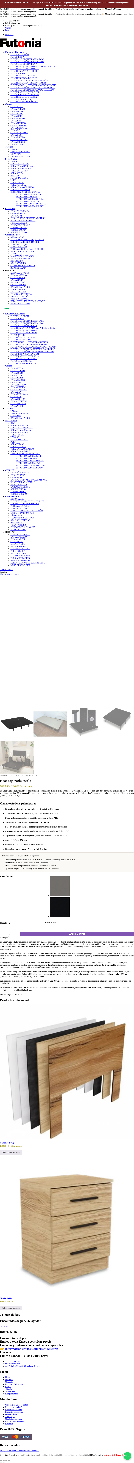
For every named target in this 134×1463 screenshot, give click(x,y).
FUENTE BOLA (17, 289)
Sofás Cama (11, 159)
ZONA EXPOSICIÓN (20, 273)
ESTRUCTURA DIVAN (26, 197)
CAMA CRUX (16, 116)
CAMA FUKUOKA (19, 132)
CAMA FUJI (15, 135)
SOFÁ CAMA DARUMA (21, 166)
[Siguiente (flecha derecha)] (4, 1462)
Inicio (2, 775)
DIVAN (13, 161)
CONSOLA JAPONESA (21, 294)
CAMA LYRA (16, 107)
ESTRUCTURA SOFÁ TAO (28, 201)
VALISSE (14, 175)
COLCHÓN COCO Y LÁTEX (23, 76)
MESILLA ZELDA (18, 223)
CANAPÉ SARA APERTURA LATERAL (28, 218)
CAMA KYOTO (17, 118)
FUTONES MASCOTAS (21, 99)
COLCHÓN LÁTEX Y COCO (23, 71)
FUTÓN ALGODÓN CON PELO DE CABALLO (32, 90)
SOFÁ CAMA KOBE (19, 164)
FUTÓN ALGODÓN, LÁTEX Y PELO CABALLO (32, 87)
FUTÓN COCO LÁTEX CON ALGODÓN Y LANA (33, 85)
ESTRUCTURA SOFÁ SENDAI (30, 206)
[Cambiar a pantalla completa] (4, 1460)
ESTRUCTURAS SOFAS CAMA (25, 192)
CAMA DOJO (16, 111)
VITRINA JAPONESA (20, 299)
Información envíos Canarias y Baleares (31, 1348)
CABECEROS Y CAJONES (22, 265)
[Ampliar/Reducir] (1, 1460)
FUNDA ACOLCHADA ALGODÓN (26, 249)
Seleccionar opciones (11, 1152)
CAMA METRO (17, 137)
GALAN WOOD (17, 282)
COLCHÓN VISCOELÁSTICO (24, 102)
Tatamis (9, 147)
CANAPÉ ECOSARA (20, 211)
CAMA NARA (16, 280)
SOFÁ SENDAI (17, 173)
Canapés (9, 775)
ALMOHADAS (17, 237)
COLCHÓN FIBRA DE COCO (24, 78)
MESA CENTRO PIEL (20, 303)
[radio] (92, 886)
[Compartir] (6, 1460)
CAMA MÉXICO (18, 142)
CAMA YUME (16, 144)
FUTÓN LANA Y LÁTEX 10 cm (24, 94)
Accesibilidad (84, 1455)
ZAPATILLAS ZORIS (20, 156)
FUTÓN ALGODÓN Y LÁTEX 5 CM (27, 59)
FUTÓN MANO (17, 73)
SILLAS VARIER (18, 263)
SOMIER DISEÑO (18, 232)
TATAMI (14, 149)
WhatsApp (127, 1456)
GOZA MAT (15, 154)
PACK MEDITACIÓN (20, 296)
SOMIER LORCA (18, 230)
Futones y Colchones (15, 52)
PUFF (13, 180)
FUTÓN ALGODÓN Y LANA (23, 64)
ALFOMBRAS (17, 261)
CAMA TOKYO (17, 109)
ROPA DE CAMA (18, 268)
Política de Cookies (69, 1455)
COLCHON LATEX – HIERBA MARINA (28, 83)
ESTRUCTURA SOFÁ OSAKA (30, 199)
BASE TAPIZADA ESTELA (22, 220)
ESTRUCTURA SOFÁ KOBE (29, 194)
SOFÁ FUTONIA (18, 185)
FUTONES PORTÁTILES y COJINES (27, 239)
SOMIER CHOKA (18, 227)
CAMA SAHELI (17, 277)
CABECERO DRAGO (20, 225)
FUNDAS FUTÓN (18, 247)
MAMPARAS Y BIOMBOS (22, 256)
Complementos (12, 235)
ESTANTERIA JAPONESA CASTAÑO (27, 301)
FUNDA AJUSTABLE (20, 244)
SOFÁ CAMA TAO (19, 171)
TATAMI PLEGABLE (20, 152)
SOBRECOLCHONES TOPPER (24, 242)
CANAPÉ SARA (17, 213)
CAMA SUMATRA (18, 139)
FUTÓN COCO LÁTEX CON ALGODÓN (29, 80)
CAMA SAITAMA (18, 128)
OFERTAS (10, 270)
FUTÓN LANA (17, 57)
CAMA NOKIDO (18, 123)
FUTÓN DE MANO (19, 178)
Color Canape (6, 876)
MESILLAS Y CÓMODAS (22, 251)
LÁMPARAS (16, 254)
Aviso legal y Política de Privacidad (45, 1455)
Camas (8, 104)
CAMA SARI (16, 121)
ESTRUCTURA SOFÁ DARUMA (31, 204)
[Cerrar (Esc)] (9, 1460)
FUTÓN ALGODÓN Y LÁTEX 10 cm (27, 61)
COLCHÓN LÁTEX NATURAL (24, 69)
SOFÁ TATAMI (17, 182)
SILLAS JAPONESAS (20, 258)
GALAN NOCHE (18, 285)
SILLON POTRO (18, 292)
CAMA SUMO (16, 114)
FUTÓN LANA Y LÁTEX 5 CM (24, 92)
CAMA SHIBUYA (18, 125)
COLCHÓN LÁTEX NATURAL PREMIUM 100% (32, 66)
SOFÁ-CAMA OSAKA (20, 168)
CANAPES (10, 208)
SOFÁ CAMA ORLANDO (22, 187)
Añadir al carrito (77, 934)
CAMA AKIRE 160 (18, 275)
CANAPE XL (16, 216)
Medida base (5, 923)
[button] (5, 308)
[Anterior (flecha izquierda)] (1, 1462)
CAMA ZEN (15, 130)
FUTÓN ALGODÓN (19, 54)
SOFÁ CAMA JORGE (20, 189)
